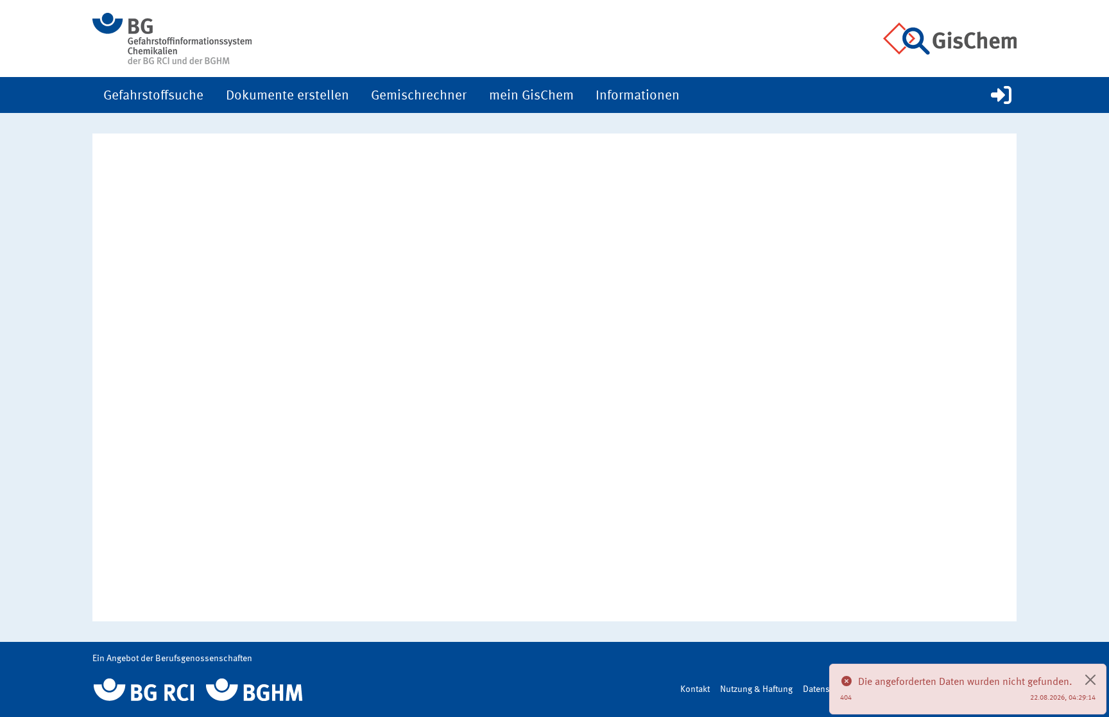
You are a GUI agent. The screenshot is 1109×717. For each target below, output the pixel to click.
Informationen (638, 96)
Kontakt (695, 689)
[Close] (1090, 679)
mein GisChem (531, 96)
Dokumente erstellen (287, 96)
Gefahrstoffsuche (153, 96)
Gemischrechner (419, 96)
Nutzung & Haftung (756, 689)
